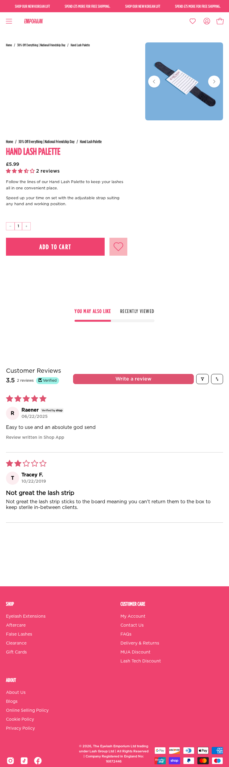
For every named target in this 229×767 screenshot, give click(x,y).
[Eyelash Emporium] (38, 21)
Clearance (16, 643)
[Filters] (202, 379)
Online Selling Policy (27, 710)
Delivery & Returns (139, 643)
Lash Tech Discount (140, 661)
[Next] (214, 82)
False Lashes (19, 634)
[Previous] (154, 82)
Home (9, 45)
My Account (133, 616)
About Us (16, 693)
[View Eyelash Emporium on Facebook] (37, 760)
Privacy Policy (20, 728)
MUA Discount (135, 652)
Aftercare (16, 625)
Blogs (12, 701)
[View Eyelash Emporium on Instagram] (10, 760)
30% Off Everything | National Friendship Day (41, 45)
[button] (21, 171)
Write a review (133, 379)
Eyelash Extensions (26, 616)
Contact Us (132, 625)
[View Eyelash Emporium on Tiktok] (24, 760)
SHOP (10, 604)
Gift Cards (16, 652)
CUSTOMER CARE (132, 604)
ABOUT (11, 680)
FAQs (125, 634)
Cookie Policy (20, 719)
